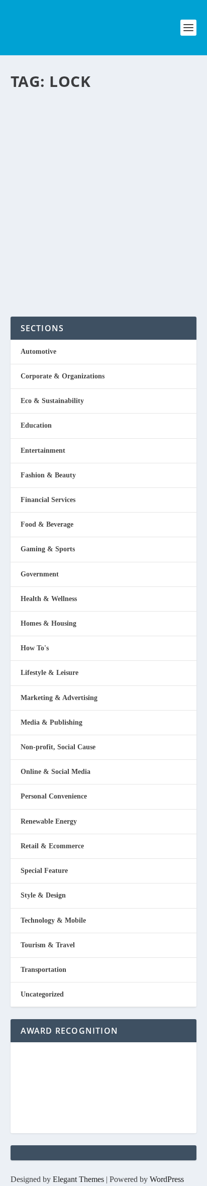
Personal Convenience (142, 166)
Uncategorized (42, 994)
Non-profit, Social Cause (58, 747)
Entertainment (43, 450)
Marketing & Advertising (59, 698)
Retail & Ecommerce (52, 846)
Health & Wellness (49, 599)
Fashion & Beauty (48, 475)
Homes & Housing (48, 623)
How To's (35, 648)
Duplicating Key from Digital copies (89, 131)
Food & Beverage (47, 524)
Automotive (38, 351)
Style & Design (43, 895)
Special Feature (44, 870)
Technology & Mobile (53, 920)
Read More (52, 272)
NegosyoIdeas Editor (53, 166)
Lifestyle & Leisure (49, 672)
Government (40, 574)
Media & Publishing (51, 722)
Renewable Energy (49, 821)
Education (36, 425)
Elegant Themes (78, 1179)
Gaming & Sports (48, 549)
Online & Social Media (55, 771)
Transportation (43, 969)
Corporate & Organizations (63, 376)
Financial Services (48, 500)
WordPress (167, 1179)
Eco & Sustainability (52, 401)
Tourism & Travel (48, 945)
